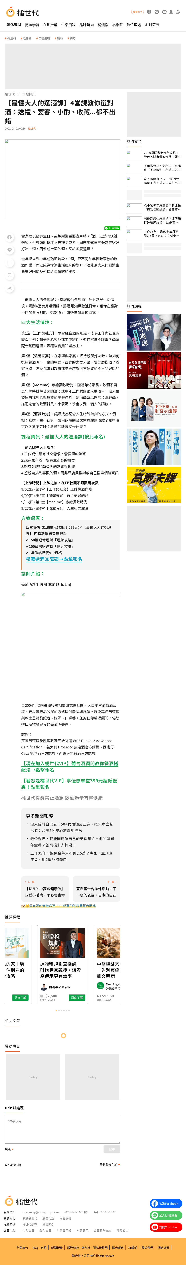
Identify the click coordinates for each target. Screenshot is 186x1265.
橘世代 (10, 94)
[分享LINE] (9, 250)
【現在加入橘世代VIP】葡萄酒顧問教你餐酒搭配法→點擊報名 (69, 766)
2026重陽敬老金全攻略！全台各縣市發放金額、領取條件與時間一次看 (162, 155)
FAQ (35, 1247)
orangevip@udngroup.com (41, 1212)
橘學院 (117, 24)
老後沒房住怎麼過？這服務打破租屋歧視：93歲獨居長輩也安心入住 (162, 220)
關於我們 (147, 1247)
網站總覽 (163, 1247)
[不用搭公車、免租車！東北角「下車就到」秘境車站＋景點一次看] (134, 169)
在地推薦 (50, 24)
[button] (177, 12)
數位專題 (134, 24)
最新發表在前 (108, 1164)
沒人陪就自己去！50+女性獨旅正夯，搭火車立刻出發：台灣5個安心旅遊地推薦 (162, 181)
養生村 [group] (11, 38)
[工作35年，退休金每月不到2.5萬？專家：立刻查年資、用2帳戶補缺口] (134, 235)
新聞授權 (57, 1247)
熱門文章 (134, 141)
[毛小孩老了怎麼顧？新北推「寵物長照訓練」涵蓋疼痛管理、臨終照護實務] (134, 208)
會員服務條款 (102, 1230)
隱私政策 (122, 1230)
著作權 (86, 1247)
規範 (8, 1149)
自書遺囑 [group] (44, 38)
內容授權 (65, 1218)
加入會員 (28, 1230)
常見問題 (82, 1230)
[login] (171, 12)
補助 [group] (60, 38)
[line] (156, 12)
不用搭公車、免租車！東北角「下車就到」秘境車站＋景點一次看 (162, 168)
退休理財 (14, 24)
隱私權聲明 (100, 1247)
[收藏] (9, 275)
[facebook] (149, 12)
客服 (43, 1247)
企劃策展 (152, 24)
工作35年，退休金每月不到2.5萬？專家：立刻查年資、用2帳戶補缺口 (161, 234)
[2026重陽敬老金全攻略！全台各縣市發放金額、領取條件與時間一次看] (134, 156)
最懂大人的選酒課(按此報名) (75, 436)
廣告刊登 (48, 1218)
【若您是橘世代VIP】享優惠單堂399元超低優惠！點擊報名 (69, 783)
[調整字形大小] (9, 288)
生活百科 (68, 24)
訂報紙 (132, 1247)
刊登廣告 (22, 1247)
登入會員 (45, 1230)
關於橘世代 (30, 1218)
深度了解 (20, 997)
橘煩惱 (103, 24)
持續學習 (32, 24)
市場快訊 (28, 94)
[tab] (56, 1010)
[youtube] (164, 12)
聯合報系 (118, 1247)
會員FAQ (48, 1224)
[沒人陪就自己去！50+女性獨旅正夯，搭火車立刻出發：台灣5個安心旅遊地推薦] (134, 182)
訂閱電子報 (64, 1230)
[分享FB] (9, 237)
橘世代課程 (30, 1224)
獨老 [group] (73, 38)
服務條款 (73, 1247)
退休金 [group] (27, 38)
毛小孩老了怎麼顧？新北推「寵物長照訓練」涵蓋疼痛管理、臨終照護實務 (162, 207)
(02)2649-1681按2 (76, 1212)
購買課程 (137, 11)
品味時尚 (86, 24)
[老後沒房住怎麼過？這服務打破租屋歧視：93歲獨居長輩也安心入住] (134, 221)
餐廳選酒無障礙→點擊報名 (54, 559)
